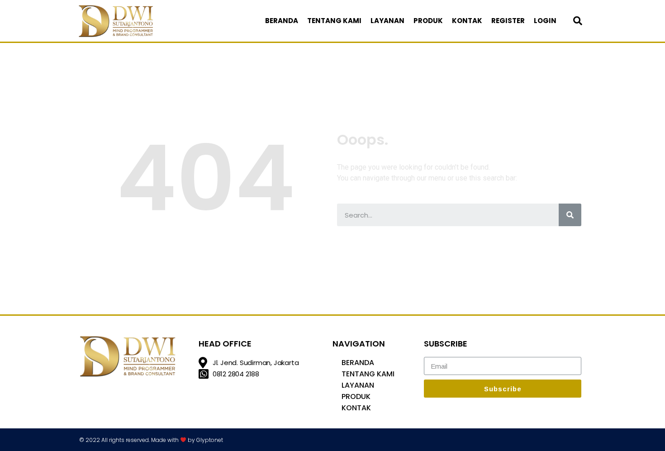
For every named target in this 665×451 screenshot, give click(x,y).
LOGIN (545, 20)
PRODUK (428, 20)
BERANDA (281, 20)
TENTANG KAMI (334, 20)
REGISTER (508, 20)
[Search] (570, 215)
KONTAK (467, 20)
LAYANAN (387, 20)
